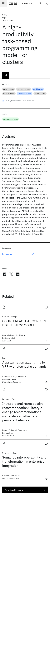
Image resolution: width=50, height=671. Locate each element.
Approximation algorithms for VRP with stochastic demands (24, 364)
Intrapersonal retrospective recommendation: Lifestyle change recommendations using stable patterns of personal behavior (22, 411)
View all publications (13, 490)
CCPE (4, 15)
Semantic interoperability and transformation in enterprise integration (24, 461)
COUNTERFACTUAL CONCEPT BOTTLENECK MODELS (24, 323)
